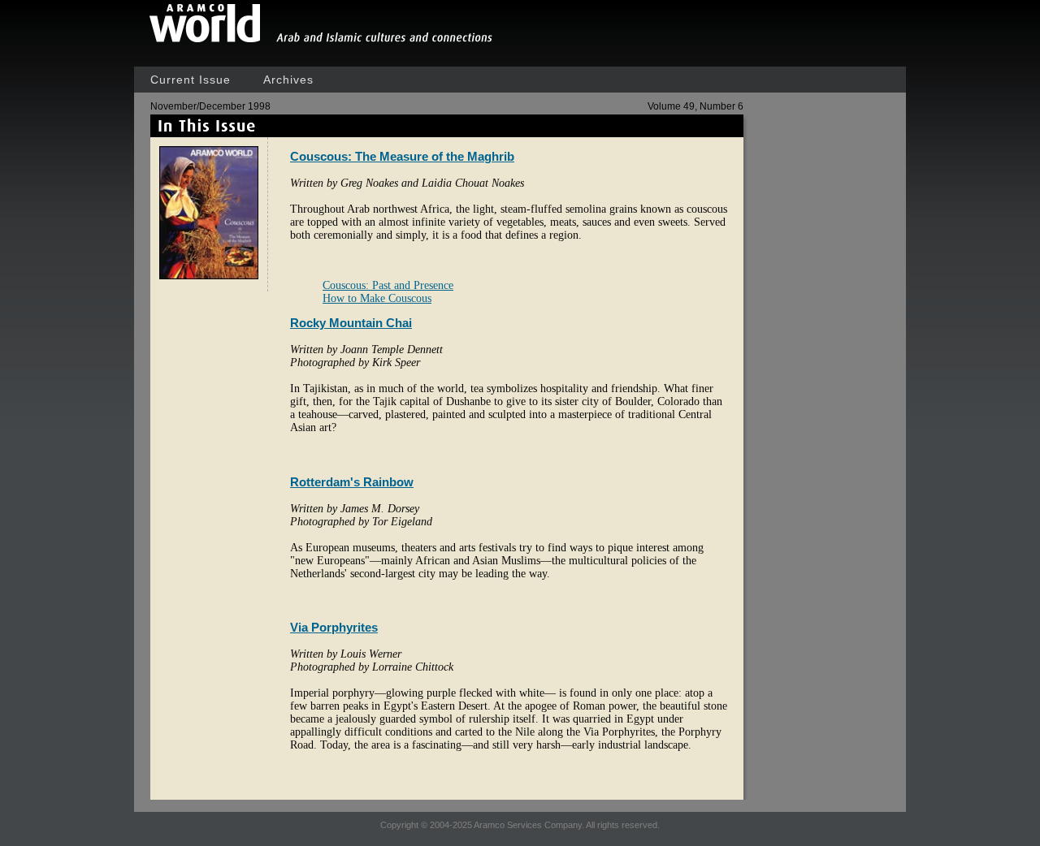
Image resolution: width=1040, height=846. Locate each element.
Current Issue (190, 79)
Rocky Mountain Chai (351, 323)
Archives (288, 79)
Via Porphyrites (334, 627)
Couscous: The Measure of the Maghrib (402, 156)
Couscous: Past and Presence (388, 285)
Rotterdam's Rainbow (352, 482)
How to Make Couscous (377, 298)
